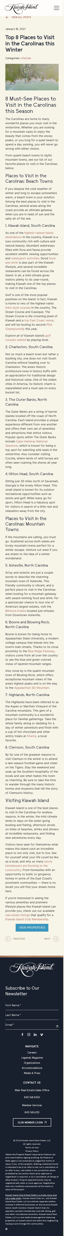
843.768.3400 (32, 1097)
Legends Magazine (32, 1057)
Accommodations (32, 1068)
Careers (32, 1052)
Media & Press (32, 1073)
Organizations (32, 1063)
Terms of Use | (32, 1148)
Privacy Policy (32, 1151)
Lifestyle (25, 58)
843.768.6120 (32, 1112)
